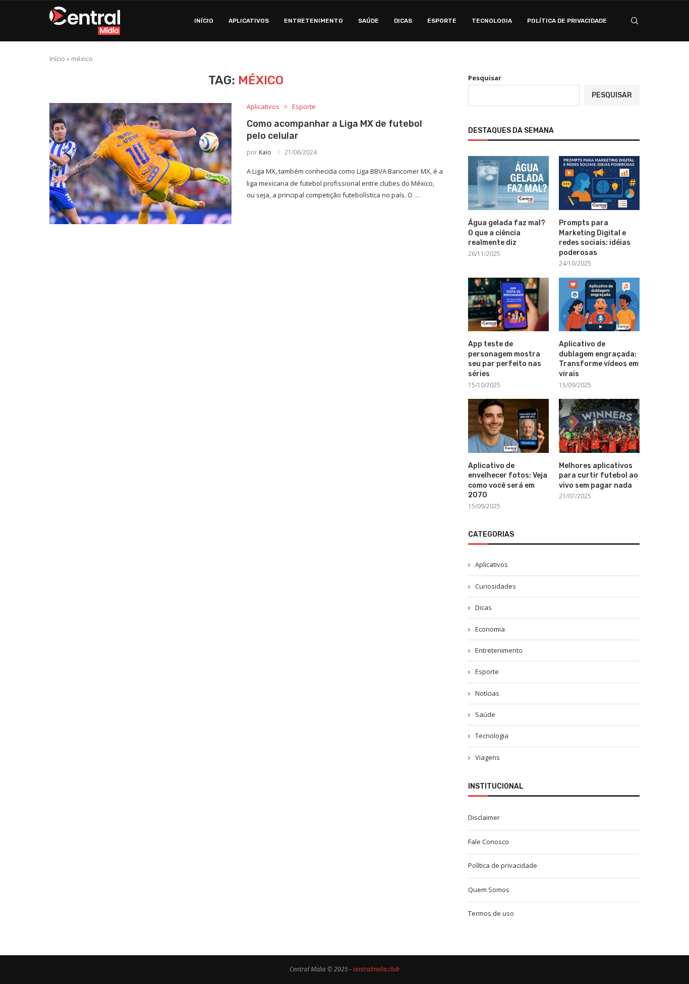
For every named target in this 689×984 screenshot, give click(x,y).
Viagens (487, 757)
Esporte (441, 20)
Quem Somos (488, 889)
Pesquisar (484, 77)
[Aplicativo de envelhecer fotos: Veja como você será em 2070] (508, 426)
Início (203, 20)
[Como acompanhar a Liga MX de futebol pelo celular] (140, 163)
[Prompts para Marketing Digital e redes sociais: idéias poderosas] (599, 183)
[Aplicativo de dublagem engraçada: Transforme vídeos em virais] (599, 305)
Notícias (487, 693)
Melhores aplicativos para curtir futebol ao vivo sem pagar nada (598, 475)
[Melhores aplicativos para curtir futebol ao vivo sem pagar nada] (599, 426)
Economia (490, 629)
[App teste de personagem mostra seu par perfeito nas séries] (508, 305)
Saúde (368, 20)
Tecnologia (492, 20)
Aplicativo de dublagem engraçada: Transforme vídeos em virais (599, 359)
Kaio (265, 152)
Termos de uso (491, 913)
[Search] (634, 21)
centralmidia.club (376, 969)
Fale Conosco (488, 841)
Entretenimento (313, 20)
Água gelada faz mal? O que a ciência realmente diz (506, 233)
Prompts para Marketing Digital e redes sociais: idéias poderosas (594, 238)
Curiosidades (495, 586)
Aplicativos (248, 20)
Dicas (403, 20)
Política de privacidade (567, 20)
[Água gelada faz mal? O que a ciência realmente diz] (508, 183)
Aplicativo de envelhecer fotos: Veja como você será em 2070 (507, 480)
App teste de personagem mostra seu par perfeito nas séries (504, 359)
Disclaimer (484, 817)
